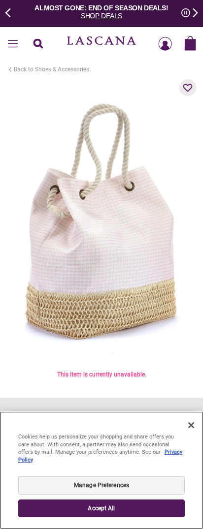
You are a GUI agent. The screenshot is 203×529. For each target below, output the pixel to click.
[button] (187, 87)
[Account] (165, 44)
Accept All (101, 508)
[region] (101, 470)
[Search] (38, 44)
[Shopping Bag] (190, 44)
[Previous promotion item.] (11, 12)
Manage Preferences (101, 485)
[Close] (191, 425)
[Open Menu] (13, 44)
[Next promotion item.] (192, 12)
